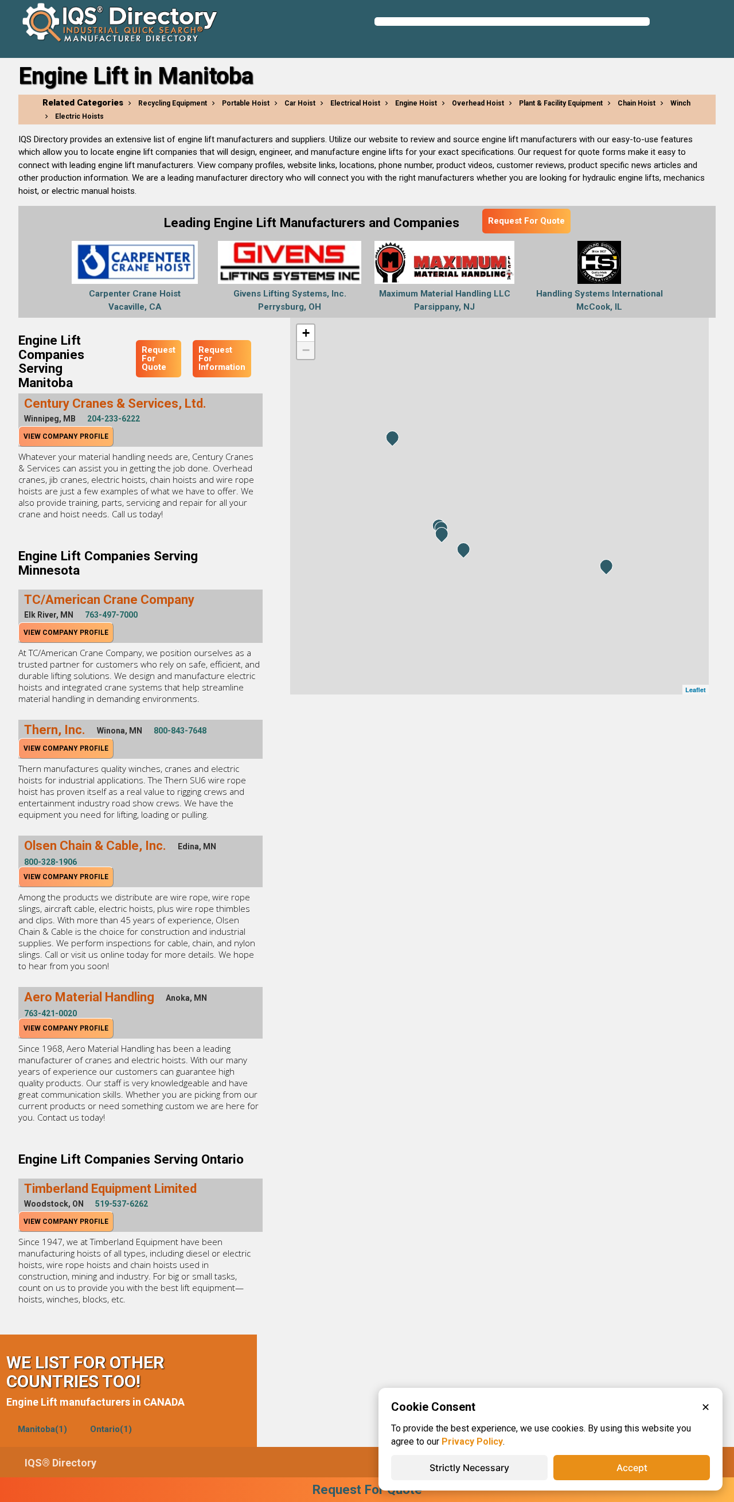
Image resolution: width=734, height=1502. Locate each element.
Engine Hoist (416, 103)
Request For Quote (526, 221)
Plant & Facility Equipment (561, 103)
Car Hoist (299, 103)
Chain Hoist (636, 103)
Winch (680, 103)
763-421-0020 (50, 1013)
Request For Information (221, 358)
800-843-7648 (180, 730)
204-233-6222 (113, 418)
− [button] (306, 350)
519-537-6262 (121, 1203)
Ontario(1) (111, 1429)
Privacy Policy (472, 1441)
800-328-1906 (50, 862)
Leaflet (695, 689)
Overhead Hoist (478, 103)
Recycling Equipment (172, 103)
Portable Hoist (246, 103)
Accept (631, 1467)
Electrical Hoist (355, 103)
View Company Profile (66, 436)
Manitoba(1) (42, 1429)
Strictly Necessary (469, 1467)
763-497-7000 (111, 614)
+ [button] (306, 333)
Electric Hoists (79, 116)
